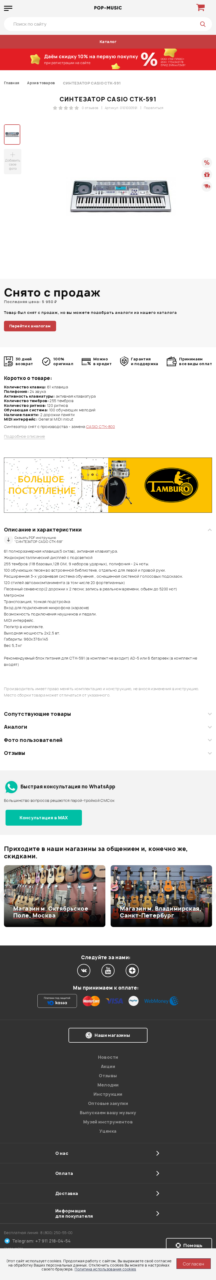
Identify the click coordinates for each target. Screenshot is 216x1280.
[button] (7, 896)
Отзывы (14, 753)
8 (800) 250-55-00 (56, 1232)
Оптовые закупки (108, 1103)
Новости (108, 1057)
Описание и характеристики (43, 529)
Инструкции (108, 1094)
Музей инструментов (108, 1122)
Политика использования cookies (105, 1269)
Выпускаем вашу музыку (108, 1113)
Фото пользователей (33, 740)
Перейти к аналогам (30, 325)
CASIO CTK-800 (100, 426)
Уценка (108, 1131)
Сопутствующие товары (37, 713)
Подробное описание (24, 436)
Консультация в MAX (43, 818)
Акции (108, 1066)
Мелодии (108, 1085)
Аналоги (15, 726)
